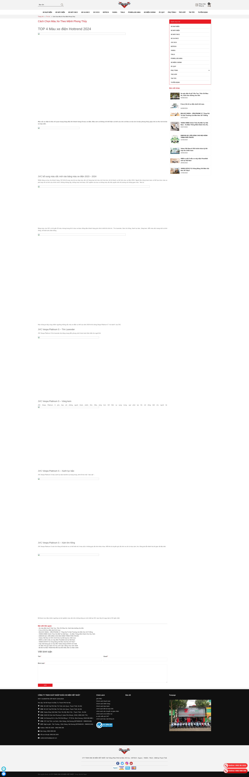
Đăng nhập (202, 4)
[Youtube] (131, 763)
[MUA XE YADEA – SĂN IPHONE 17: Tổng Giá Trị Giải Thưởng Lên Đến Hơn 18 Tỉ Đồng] (175, 114)
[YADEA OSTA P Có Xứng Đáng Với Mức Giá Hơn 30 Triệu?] (175, 171)
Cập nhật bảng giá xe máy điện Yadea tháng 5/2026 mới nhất (58, 643)
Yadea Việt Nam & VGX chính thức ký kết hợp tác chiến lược (57, 638)
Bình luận (41, 663)
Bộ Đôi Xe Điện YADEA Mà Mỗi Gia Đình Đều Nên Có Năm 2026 (58, 647)
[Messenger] (3, 774)
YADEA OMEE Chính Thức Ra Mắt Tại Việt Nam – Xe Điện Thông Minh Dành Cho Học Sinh (67, 634)
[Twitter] (122, 763)
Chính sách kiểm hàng (103, 703)
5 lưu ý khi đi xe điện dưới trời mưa (49, 630)
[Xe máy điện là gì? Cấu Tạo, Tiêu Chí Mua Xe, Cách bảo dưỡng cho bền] (175, 96)
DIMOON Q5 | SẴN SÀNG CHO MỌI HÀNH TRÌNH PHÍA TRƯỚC (59, 636)
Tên (39, 656)
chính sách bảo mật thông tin (105, 719)
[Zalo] (3, 769)
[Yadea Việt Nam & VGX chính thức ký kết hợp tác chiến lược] (175, 151)
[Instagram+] (126, 763)
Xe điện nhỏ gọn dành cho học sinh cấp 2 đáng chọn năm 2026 (58, 645)
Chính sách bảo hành (103, 706)
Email (106, 656)
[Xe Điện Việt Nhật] (124, 5)
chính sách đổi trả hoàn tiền (104, 708)
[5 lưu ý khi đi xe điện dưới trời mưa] (175, 105)
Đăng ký (201, 6)
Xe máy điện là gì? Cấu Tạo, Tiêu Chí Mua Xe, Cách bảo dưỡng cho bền (61, 628)
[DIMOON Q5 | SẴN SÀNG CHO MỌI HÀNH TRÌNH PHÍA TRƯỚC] (175, 139)
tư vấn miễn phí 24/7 (102, 716)
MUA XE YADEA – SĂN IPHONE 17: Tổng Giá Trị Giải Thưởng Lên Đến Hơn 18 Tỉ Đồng (66, 632)
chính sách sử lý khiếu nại (104, 714)
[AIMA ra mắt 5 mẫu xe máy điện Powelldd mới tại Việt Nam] (175, 161)
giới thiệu (99, 698)
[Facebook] (117, 763)
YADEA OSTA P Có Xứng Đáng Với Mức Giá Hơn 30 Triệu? (57, 642)
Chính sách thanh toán (103, 701)
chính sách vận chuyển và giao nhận (107, 711)
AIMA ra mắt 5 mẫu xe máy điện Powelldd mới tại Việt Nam (57, 640)
